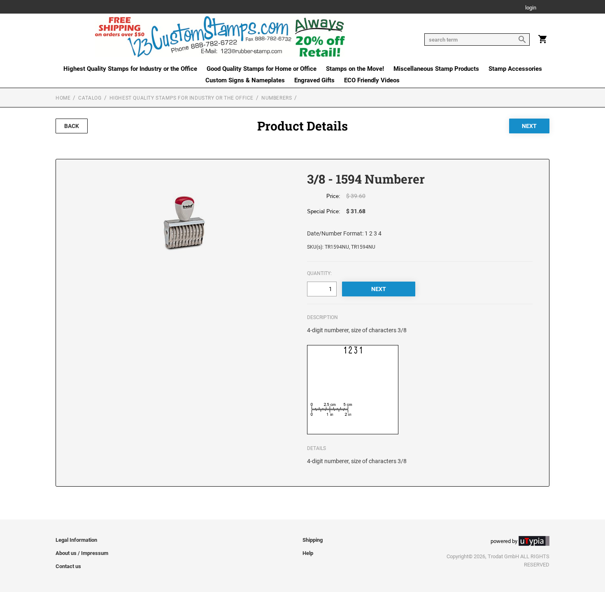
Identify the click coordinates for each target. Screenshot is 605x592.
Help (307, 553)
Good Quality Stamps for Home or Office (261, 68)
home (63, 98)
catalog (89, 98)
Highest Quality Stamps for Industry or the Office (130, 68)
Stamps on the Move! (355, 68)
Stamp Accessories (515, 68)
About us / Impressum (82, 553)
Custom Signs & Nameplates (245, 80)
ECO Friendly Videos (372, 80)
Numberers (276, 98)
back (71, 126)
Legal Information (76, 540)
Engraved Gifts (314, 80)
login (530, 8)
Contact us (68, 566)
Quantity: (319, 273)
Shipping (312, 540)
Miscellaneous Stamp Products (436, 68)
